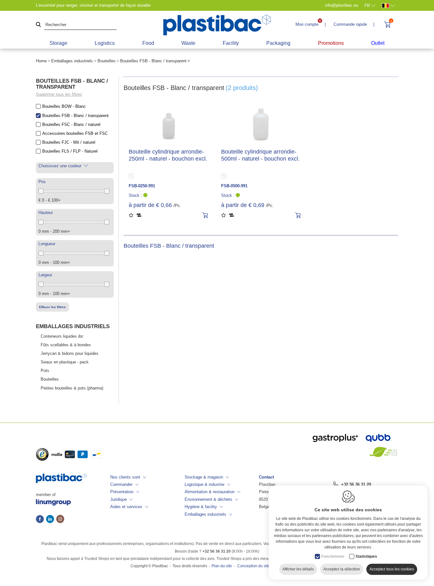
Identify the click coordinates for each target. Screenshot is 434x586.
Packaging (278, 43)
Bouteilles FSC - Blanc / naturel (71, 124)
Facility (231, 43)
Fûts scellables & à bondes (66, 344)
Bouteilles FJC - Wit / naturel (68, 142)
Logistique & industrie (204, 484)
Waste (188, 43)
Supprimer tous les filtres (59, 94)
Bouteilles (107, 61)
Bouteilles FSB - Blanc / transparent (75, 115)
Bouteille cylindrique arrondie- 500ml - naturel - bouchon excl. (260, 155)
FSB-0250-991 (142, 185)
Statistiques (366, 556)
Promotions (331, 43)
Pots (45, 370)
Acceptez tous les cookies (392, 569)
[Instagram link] (60, 519)
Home (41, 61)
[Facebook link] (41, 519)
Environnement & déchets (208, 499)
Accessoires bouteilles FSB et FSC (75, 133)
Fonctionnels (332, 556)
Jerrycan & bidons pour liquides (69, 353)
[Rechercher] (38, 25)
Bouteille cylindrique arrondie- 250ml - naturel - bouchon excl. (168, 155)
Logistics (105, 43)
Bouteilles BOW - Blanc (64, 106)
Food (148, 43)
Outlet (377, 43)
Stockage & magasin (204, 477)
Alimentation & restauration (209, 491)
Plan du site (222, 566)
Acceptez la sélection (341, 569)
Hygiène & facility (201, 506)
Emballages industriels (72, 61)
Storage (58, 43)
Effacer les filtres (52, 307)
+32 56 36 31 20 (356, 484)
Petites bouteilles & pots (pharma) (72, 388)
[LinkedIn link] (51, 519)
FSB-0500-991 (234, 185)
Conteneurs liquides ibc (62, 336)
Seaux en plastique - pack (65, 362)
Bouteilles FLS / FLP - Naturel (70, 151)
